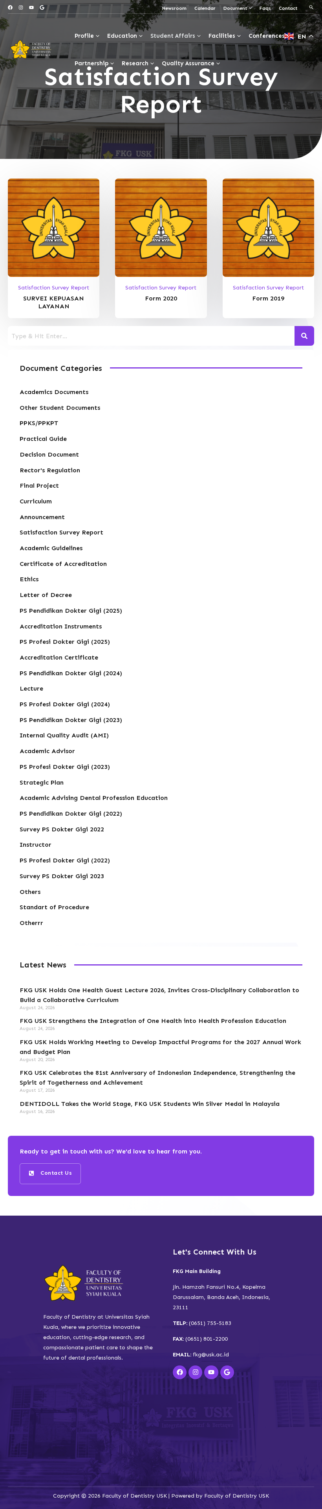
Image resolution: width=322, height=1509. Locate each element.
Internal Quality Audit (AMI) (64, 735)
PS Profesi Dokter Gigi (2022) (65, 860)
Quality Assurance (188, 63)
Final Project (39, 485)
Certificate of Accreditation (63, 563)
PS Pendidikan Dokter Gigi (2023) (71, 720)
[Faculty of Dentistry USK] (31, 49)
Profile (84, 35)
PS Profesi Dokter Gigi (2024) (65, 704)
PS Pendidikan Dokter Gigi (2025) (71, 610)
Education (122, 35)
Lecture (31, 688)
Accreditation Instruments (61, 626)
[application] (249, 8)
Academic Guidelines (51, 548)
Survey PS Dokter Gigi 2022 (62, 829)
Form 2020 (161, 298)
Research (135, 63)
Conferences (267, 35)
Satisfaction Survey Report (53, 287)
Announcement (42, 517)
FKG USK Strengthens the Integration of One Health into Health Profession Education (153, 1020)
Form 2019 (268, 298)
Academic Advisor (47, 751)
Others (30, 891)
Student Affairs (172, 35)
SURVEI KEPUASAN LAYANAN (53, 302)
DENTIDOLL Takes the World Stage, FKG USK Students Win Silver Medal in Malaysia (150, 1103)
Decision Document (49, 454)
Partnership (91, 63)
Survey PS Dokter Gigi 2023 (62, 876)
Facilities (222, 35)
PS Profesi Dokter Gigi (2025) (65, 641)
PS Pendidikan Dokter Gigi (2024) (71, 673)
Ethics (29, 579)
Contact (288, 8)
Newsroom (174, 8)
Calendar (205, 8)
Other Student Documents (60, 407)
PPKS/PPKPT (39, 423)
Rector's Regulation (50, 470)
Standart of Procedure (54, 907)
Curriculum (36, 501)
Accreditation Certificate (59, 657)
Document (235, 8)
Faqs (265, 8)
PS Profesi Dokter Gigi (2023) (65, 766)
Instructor (35, 844)
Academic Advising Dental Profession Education (94, 797)
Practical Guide (43, 438)
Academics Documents (54, 392)
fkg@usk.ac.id (211, 1354)
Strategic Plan (42, 782)
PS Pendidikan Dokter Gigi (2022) (71, 813)
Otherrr (31, 923)
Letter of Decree (46, 595)
